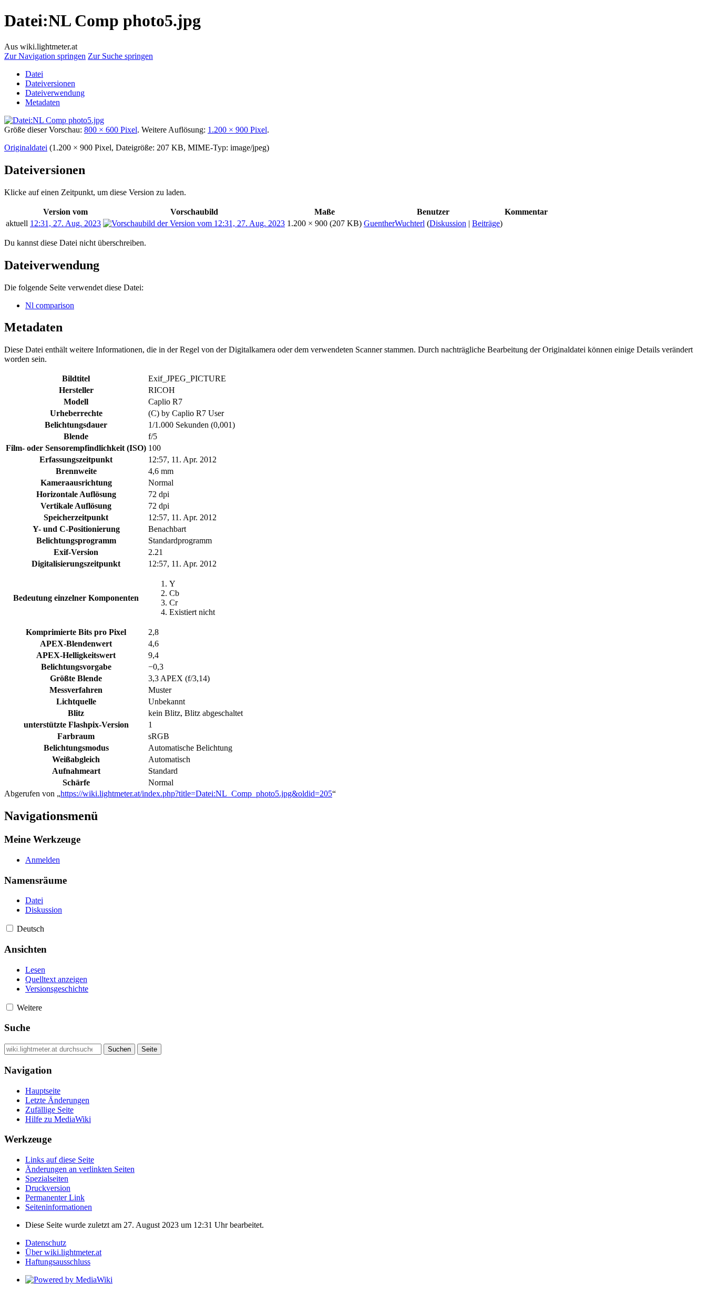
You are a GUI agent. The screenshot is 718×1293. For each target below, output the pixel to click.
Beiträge (486, 223)
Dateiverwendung (55, 92)
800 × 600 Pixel (110, 129)
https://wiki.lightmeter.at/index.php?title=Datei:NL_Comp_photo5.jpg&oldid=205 (196, 793)
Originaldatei (25, 147)
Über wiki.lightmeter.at (63, 1252)
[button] (9, 928)
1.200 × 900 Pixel (237, 129)
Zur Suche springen (120, 56)
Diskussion (447, 223)
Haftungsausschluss (57, 1261)
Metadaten (42, 102)
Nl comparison (49, 305)
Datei (34, 73)
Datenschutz (45, 1242)
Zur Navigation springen (45, 56)
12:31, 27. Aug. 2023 (65, 223)
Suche (17, 1027)
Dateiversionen (50, 83)
